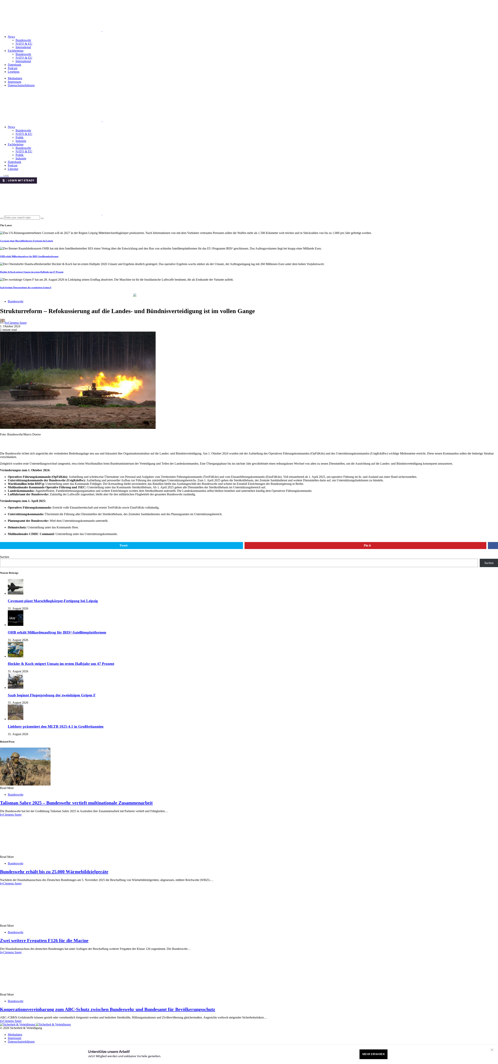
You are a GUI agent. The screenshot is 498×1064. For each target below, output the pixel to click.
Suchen (4, 557)
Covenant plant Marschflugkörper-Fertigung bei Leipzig (26, 241)
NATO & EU (24, 43)
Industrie (21, 141)
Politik (20, 137)
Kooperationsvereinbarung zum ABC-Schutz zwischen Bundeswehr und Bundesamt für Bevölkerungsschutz (107, 1009)
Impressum (14, 81)
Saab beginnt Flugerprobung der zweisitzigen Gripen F (26, 287)
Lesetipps (13, 71)
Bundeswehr (23, 40)
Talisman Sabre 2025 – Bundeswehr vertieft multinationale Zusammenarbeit (76, 802)
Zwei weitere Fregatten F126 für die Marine (44, 940)
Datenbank (14, 64)
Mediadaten (15, 78)
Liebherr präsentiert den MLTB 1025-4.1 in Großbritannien (55, 726)
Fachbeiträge (16, 50)
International (23, 47)
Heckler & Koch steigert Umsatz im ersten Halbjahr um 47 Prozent (31, 272)
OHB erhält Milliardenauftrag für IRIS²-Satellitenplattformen (29, 256)
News (11, 36)
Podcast (12, 68)
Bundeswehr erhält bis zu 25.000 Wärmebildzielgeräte (54, 871)
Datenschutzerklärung (21, 85)
